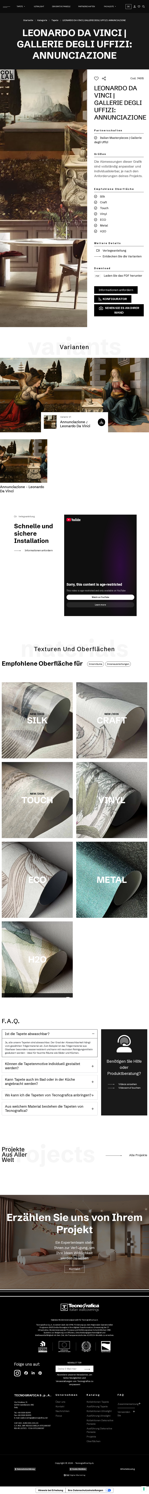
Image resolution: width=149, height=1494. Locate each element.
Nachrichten (62, 1411)
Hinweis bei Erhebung (50, 1490)
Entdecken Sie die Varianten (122, 256)
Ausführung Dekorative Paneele (99, 1430)
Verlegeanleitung (114, 250)
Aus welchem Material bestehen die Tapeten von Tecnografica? (44, 1108)
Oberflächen (93, 1441)
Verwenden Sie (124, 1414)
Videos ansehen (127, 1084)
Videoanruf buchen (129, 1087)
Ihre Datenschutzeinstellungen (85, 1490)
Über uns (60, 1401)
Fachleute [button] (109, 6)
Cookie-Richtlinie (79, 1469)
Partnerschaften (86, 6)
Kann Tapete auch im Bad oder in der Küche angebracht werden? (40, 1081)
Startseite (28, 20)
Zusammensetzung (126, 1404)
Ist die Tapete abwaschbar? (27, 1034)
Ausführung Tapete (97, 1406)
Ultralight (39, 6)
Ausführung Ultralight (98, 1415)
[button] (24, 6)
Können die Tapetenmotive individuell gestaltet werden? (42, 1066)
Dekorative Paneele (61, 6)
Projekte (91, 1436)
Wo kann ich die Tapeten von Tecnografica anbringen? (48, 1095)
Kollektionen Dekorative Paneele (100, 1422)
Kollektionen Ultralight (99, 1411)
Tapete (20, 6)
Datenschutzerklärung (26, 1469)
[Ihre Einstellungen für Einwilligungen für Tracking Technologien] (144, 1489)
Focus (59, 1415)
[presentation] (87, 423)
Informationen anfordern (116, 290)
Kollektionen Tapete (98, 1401)
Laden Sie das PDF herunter (119, 275)
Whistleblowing (127, 1469)
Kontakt (74, 1269)
